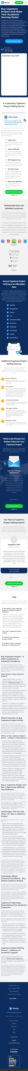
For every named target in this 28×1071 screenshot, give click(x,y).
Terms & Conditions (10, 1016)
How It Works (14, 1020)
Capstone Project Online (14, 192)
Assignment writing (14, 985)
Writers (14, 1023)
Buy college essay (14, 991)
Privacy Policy (19, 1016)
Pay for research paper (14, 988)
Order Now (19, 2)
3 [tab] (15, 499)
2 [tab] (12, 577)
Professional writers (14, 682)
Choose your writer (14, 583)
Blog (14, 1032)
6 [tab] (17, 577)
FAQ (14, 1029)
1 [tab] (10, 499)
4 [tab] (17, 499)
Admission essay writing (14, 994)
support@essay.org (14, 1043)
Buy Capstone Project (14, 41)
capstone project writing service (14, 958)
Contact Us (14, 1037)
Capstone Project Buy (14, 506)
